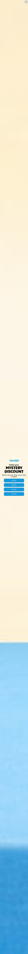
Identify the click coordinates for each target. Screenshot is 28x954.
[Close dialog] (26, 2)
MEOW (14, 485)
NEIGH (14, 489)
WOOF (14, 480)
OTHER (14, 494)
